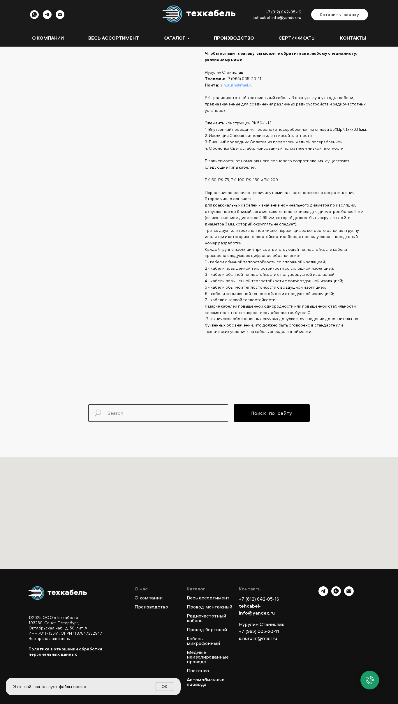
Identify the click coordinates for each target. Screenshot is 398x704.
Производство (234, 38)
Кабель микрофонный (203, 640)
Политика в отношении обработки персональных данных (65, 651)
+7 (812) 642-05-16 (283, 12)
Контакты (353, 38)
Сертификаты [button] (297, 38)
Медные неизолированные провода (208, 657)
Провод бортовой (207, 629)
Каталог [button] (174, 38)
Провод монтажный (209, 606)
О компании (48, 38)
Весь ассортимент (113, 38)
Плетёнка (198, 670)
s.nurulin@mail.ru (236, 85)
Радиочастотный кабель (206, 618)
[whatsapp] (34, 17)
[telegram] (47, 17)
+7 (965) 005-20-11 (243, 78)
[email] (60, 17)
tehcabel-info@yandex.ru (277, 17)
